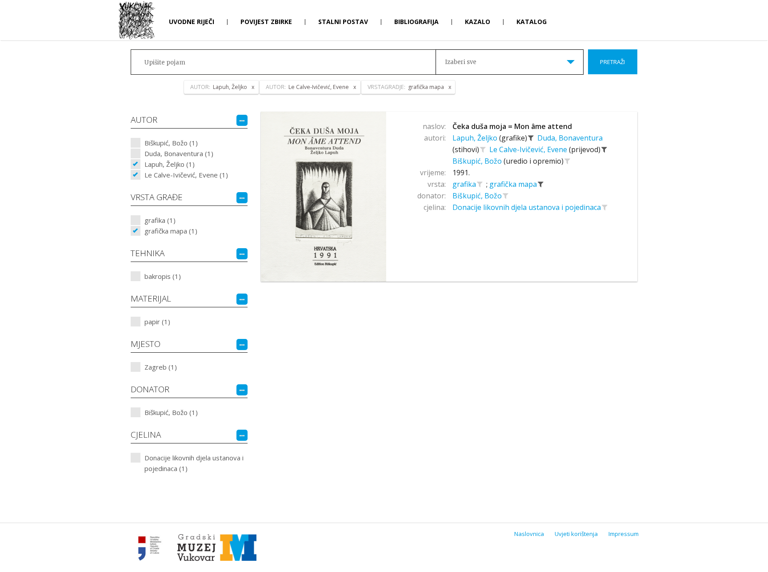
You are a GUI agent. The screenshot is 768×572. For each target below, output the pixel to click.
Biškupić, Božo (478, 161)
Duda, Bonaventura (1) (178, 153)
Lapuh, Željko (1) (169, 164)
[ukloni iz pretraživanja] (531, 138)
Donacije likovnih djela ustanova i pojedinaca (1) (194, 463)
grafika (465, 184)
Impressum (623, 534)
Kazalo (477, 21)
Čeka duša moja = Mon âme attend (512, 126)
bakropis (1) (162, 276)
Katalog (531, 21)
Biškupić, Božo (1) (171, 142)
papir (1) (157, 321)
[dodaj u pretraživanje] (483, 149)
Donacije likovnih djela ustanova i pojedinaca (527, 207)
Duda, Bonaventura (570, 138)
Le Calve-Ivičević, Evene (529, 149)
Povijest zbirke (266, 21)
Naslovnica (529, 534)
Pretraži (612, 62)
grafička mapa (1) (170, 230)
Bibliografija (416, 21)
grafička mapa (514, 184)
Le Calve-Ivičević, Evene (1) (186, 174)
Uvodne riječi (191, 21)
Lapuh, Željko (475, 138)
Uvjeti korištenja (576, 534)
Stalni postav (343, 21)
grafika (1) (160, 220)
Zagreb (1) (160, 367)
